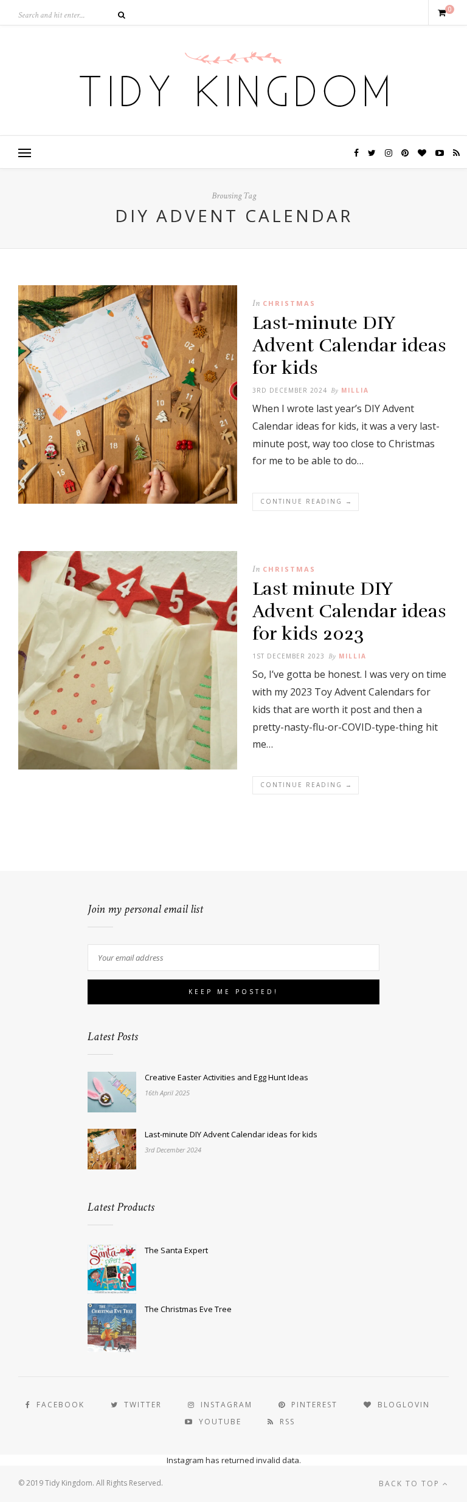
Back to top (411, 1483)
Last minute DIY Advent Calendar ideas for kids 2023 (349, 611)
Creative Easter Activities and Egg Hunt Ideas (226, 1077)
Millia (355, 390)
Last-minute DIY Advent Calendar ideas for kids (349, 345)
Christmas (289, 303)
